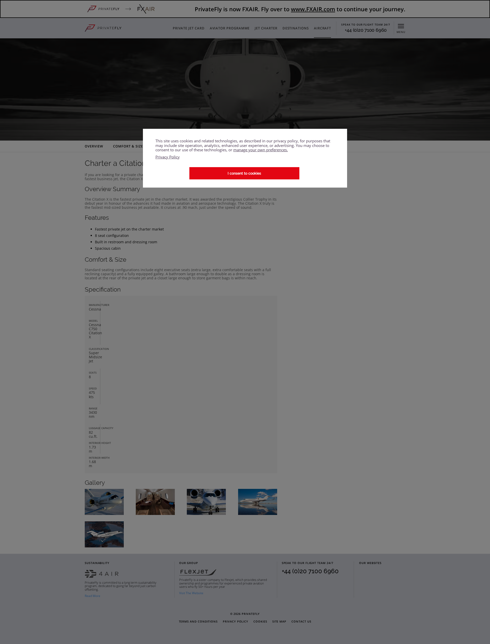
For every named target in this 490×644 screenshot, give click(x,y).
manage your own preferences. (260, 150)
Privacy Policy (167, 157)
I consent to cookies (244, 173)
